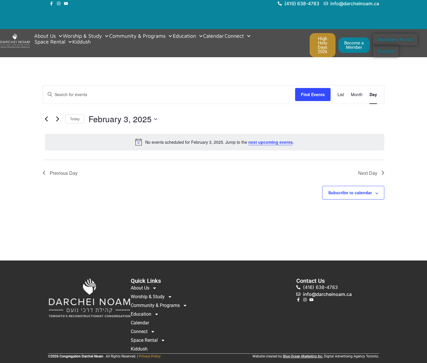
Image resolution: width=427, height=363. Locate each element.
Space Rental (50, 42)
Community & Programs (137, 36)
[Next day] (57, 119)
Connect (234, 36)
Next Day (367, 173)
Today (75, 118)
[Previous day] (46, 119)
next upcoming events (270, 142)
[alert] (214, 142)
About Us (45, 36)
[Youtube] (65, 3)
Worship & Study (82, 36)
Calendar (213, 36)
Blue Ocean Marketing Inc (302, 356)
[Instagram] (58, 3)
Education (184, 36)
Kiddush (81, 42)
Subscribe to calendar (350, 192)
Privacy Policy (150, 356)
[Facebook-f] (51, 3)
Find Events (313, 94)
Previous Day (64, 173)
